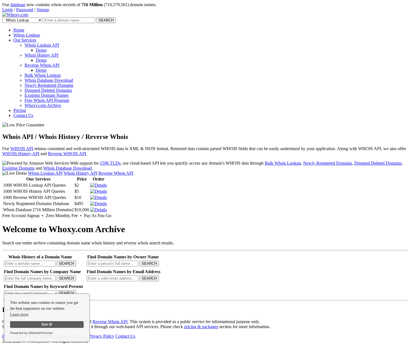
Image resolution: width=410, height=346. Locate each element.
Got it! (47, 324)
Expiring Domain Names (47, 95)
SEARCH (106, 20)
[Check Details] (98, 203)
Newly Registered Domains (49, 85)
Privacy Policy (101, 336)
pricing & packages (201, 326)
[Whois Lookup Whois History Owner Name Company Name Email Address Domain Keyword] (23, 20)
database (17, 4)
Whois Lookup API (42, 45)
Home (18, 30)
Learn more (19, 314)
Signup (43, 9)
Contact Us (23, 115)
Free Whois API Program (47, 100)
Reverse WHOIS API (67, 153)
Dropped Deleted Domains (48, 90)
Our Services (24, 40)
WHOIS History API (20, 153)
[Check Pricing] (98, 185)
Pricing (19, 110)
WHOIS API (21, 148)
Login (7, 9)
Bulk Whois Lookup (43, 75)
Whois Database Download (49, 80)
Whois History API (41, 55)
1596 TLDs (110, 163)
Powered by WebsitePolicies (31, 333)
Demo (41, 50)
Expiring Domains (18, 168)
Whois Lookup (26, 35)
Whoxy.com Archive (43, 105)
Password (24, 9)
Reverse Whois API (42, 65)
